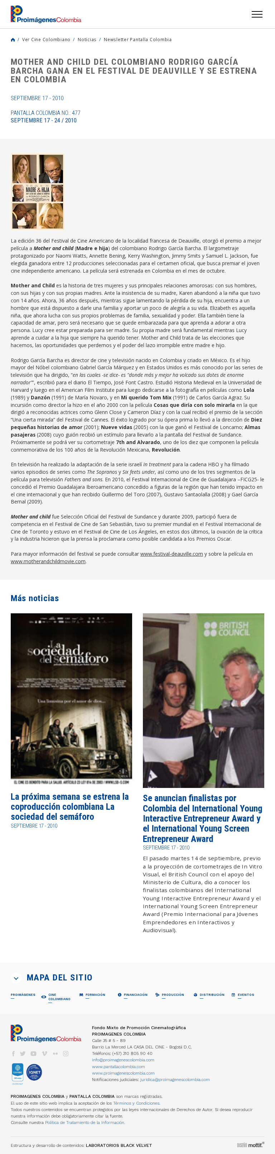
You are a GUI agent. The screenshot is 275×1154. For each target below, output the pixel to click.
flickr (55, 1053)
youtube (33, 1053)
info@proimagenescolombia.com (123, 1059)
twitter (22, 1053)
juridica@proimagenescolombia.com (175, 1079)
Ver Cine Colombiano (46, 39)
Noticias (87, 39)
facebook (13, 1053)
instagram (65, 1053)
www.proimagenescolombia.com (123, 1073)
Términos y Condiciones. (136, 1103)
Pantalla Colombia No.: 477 (46, 116)
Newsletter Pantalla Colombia (138, 39)
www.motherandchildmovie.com (48, 561)
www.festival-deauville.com (171, 553)
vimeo (44, 1053)
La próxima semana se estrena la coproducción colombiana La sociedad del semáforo (70, 807)
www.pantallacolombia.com (118, 1066)
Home (13, 40)
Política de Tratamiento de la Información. (85, 1122)
